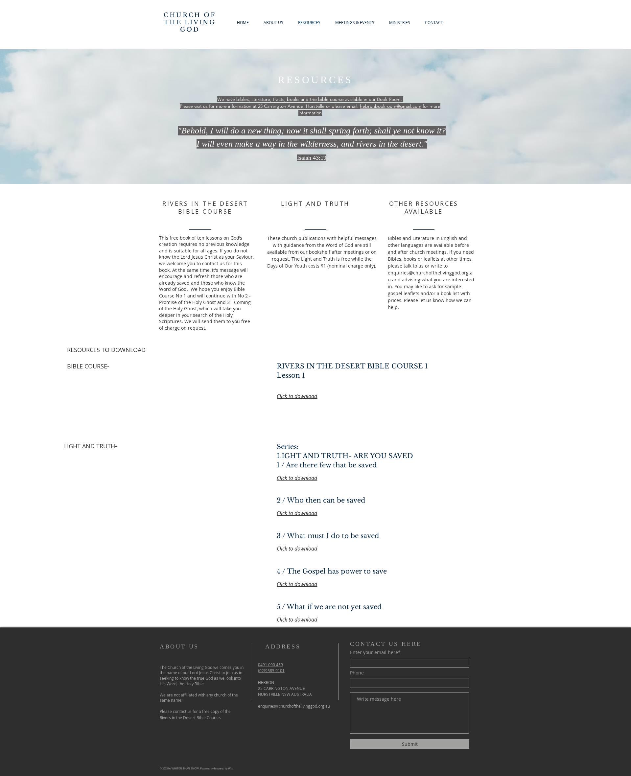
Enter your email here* (375, 652)
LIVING (200, 22)
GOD (190, 29)
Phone (357, 672)
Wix (230, 768)
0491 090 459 (270, 664)
